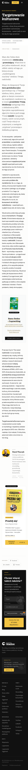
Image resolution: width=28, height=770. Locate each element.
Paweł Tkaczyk (18, 452)
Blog (3, 690)
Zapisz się (9, 670)
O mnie (4, 686)
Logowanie (5, 746)
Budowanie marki (17, 40)
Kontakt (15, 2)
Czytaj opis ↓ (10, 535)
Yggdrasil (5, 700)
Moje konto (5, 742)
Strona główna (6, 40)
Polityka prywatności (15, 765)
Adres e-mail (7, 603)
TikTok (17, 734)
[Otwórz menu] (22, 2)
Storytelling (19, 692)
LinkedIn (14, 476)
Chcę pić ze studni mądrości (14, 622)
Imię (5, 595)
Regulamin (5, 765)
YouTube (21, 477)
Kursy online (5, 693)
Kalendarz (5, 712)
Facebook (20, 476)
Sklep (3, 696)
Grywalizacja (19, 701)
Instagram (15, 477)
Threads (17, 564)
